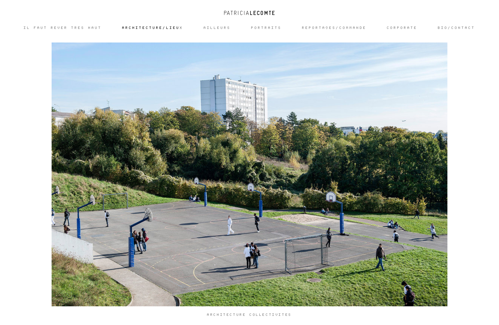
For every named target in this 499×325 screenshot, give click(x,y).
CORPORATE (402, 28)
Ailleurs (217, 28)
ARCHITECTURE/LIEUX (152, 28)
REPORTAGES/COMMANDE (334, 28)
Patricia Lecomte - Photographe (249, 13)
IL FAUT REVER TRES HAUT (63, 28)
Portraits (266, 28)
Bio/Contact (456, 28)
